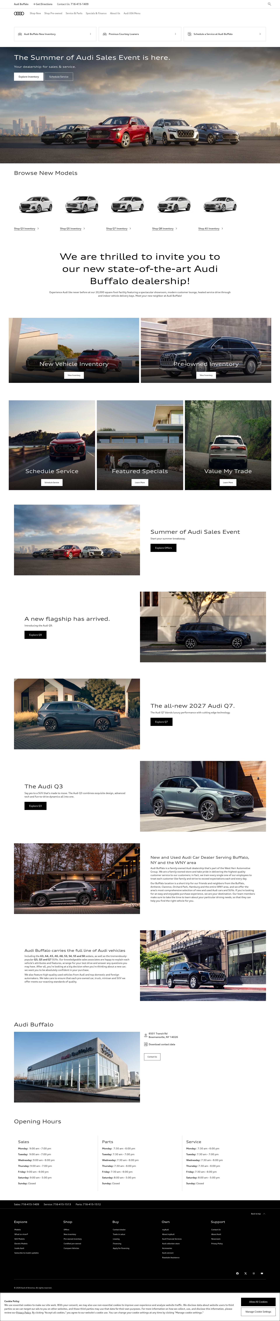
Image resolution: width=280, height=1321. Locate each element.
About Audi (216, 1234)
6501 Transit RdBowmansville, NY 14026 (163, 1035)
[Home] (19, 13)
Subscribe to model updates (26, 1253)
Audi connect (167, 1253)
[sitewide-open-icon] (269, 4)
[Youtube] (262, 1273)
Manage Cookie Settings (258, 1312)
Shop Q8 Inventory (162, 228)
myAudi (165, 1229)
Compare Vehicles (71, 1248)
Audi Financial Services (172, 1239)
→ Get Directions (42, 4)
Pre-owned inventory (73, 1239)
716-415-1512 (92, 1204)
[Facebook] (237, 1273)
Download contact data (162, 1044)
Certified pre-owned (72, 1243)
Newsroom (215, 1239)
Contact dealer (119, 1229)
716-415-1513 (62, 1204)
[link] (74, 350)
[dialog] (140, 1307)
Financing (117, 1243)
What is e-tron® (21, 1234)
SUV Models (19, 1239)
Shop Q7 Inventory (116, 228)
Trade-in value (119, 1234)
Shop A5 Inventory (208, 228)
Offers (66, 1229)
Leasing (116, 1239)
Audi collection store (171, 1243)
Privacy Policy (217, 1243)
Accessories (167, 1248)
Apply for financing (121, 1248)
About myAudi (168, 1234)
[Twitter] (246, 1273)
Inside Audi (19, 1248)
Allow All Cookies (258, 1302)
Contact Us (216, 1229)
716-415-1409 (80, 4)
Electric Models (20, 1243)
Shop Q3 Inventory (24, 228)
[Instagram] (254, 1273)
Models (17, 1229)
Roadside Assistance (171, 1257)
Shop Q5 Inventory (70, 228)
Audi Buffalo (21, 4)
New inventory (70, 1234)
